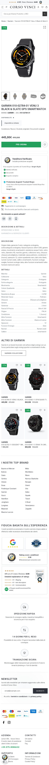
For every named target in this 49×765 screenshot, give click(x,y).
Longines (4, 505)
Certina (4, 479)
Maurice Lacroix (7, 512)
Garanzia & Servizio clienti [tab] (15, 233)
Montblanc (29, 472)
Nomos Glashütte (31, 479)
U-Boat (27, 502)
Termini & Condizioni (32, 757)
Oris (26, 489)
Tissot (27, 499)
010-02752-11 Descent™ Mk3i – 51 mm (12, 445)
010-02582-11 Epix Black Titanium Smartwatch (36, 400)
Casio (3, 475)
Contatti (28, 741)
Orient (27, 485)
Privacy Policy (30, 759)
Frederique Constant (8, 489)
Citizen (3, 482)
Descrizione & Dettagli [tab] (12, 227)
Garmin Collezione (14, 353)
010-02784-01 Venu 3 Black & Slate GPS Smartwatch (12, 400)
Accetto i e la (22, 697)
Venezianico (29, 505)
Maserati (4, 509)
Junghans (5, 502)
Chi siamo (28, 739)
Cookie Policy (30, 762)
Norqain (28, 482)
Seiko (27, 492)
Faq (26, 744)
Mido (27, 469)
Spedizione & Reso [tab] (10, 230)
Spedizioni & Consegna (9, 759)
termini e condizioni (19, 697)
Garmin (10, 21)
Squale (27, 495)
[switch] (5, 761)
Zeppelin (28, 509)
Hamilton (4, 499)
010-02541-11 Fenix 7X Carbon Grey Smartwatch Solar (36, 445)
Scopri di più (36, 167)
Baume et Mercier (8, 469)
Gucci (3, 495)
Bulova (3, 472)
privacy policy (36, 697)
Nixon (27, 475)
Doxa (3, 485)
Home (3, 21)
